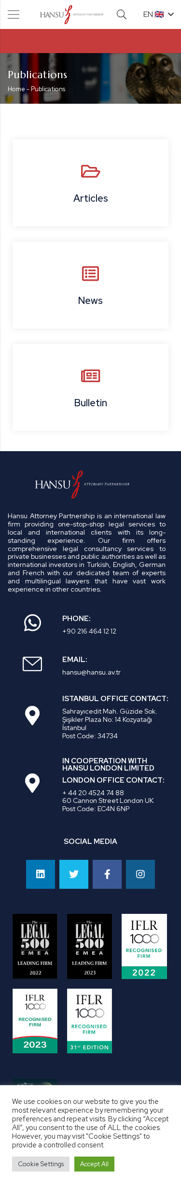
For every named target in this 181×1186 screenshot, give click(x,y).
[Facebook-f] (107, 874)
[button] (121, 14)
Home (16, 89)
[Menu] (13, 14)
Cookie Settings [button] (41, 1164)
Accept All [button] (94, 1164)
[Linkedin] (40, 874)
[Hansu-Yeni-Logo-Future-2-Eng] (72, 14)
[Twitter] (73, 874)
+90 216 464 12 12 (89, 631)
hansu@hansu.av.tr (91, 672)
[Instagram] (140, 874)
